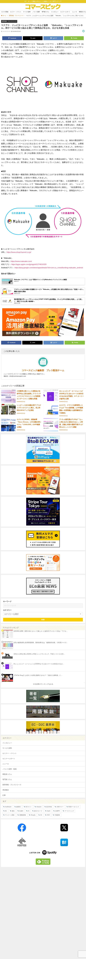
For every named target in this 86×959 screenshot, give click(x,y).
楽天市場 (49, 806)
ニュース (74, 11)
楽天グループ (38, 811)
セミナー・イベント (15, 11)
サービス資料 (27, 11)
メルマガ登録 (4, 11)
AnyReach (8, 806)
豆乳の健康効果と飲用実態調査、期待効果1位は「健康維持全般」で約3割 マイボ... (41, 642)
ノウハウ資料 (36, 11)
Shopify (33, 815)
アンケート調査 (9, 815)
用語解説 (5, 790)
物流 (13, 811)
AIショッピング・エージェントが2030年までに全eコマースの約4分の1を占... (39, 664)
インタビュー (54, 11)
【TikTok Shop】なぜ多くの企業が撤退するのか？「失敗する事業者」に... (38, 675)
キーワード (7, 601)
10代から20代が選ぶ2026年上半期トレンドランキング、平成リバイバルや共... (39, 654)
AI (28, 811)
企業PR (57, 811)
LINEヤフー (59, 806)
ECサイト (29, 806)
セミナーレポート (65, 11)
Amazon (38, 806)
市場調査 (57, 815)
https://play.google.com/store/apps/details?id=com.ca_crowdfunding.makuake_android (49, 267)
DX (41, 815)
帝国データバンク (73, 806)
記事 (4, 795)
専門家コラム (45, 11)
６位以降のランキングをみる (43, 684)
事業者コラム (7, 774)
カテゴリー (7, 610)
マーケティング (69, 811)
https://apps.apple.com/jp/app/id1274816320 (28, 264)
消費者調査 (22, 815)
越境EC (18, 806)
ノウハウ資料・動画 (9, 769)
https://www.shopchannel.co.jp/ (19, 252)
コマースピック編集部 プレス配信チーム (43, 370)
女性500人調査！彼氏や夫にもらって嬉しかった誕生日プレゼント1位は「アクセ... (41, 631)
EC (6, 811)
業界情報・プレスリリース (9, 21)
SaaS (48, 811)
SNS (48, 815)
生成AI (21, 811)
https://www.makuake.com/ (21, 261)
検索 (43, 619)
